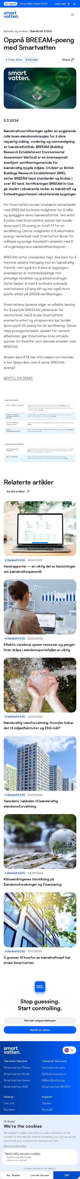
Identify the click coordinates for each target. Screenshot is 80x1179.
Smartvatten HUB (16, 1086)
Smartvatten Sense (17, 1080)
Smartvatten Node (16, 1074)
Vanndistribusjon (53, 1067)
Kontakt (47, 1109)
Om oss (9, 1103)
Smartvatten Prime (17, 1067)
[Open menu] (72, 14)
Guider (46, 1103)
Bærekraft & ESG (41, 31)
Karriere (9, 1109)
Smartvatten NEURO (56, 1086)
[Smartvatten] (11, 14)
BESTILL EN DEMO (18, 378)
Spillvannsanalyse (54, 1074)
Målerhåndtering (53, 1080)
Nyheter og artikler (16, 31)
